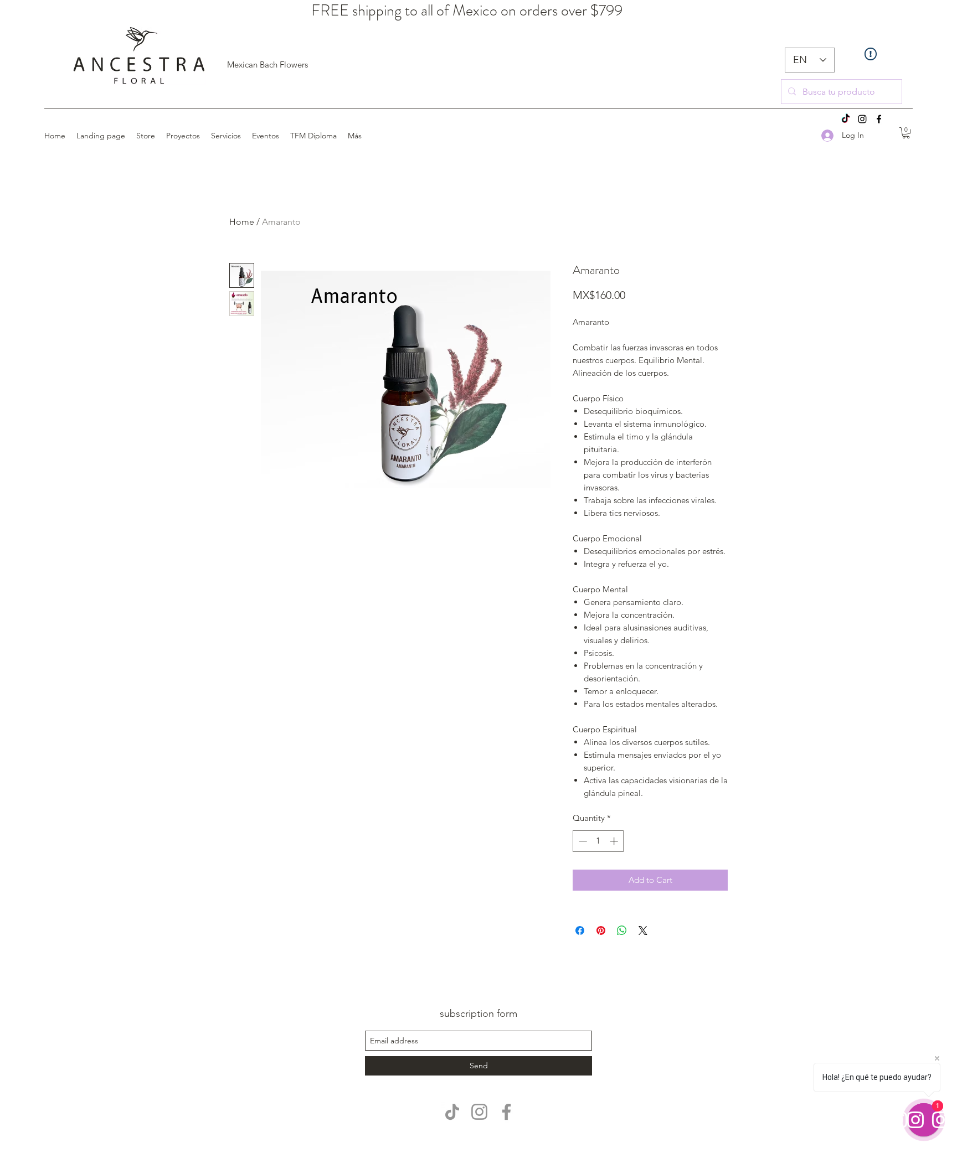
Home (241, 221)
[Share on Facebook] (579, 930)
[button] (906, 132)
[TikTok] (845, 119)
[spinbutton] (598, 841)
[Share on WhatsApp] (622, 930)
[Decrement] (581, 841)
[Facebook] (506, 1112)
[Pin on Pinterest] (601, 930)
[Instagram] (862, 119)
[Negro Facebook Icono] (878, 119)
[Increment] (615, 841)
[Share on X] (643, 930)
